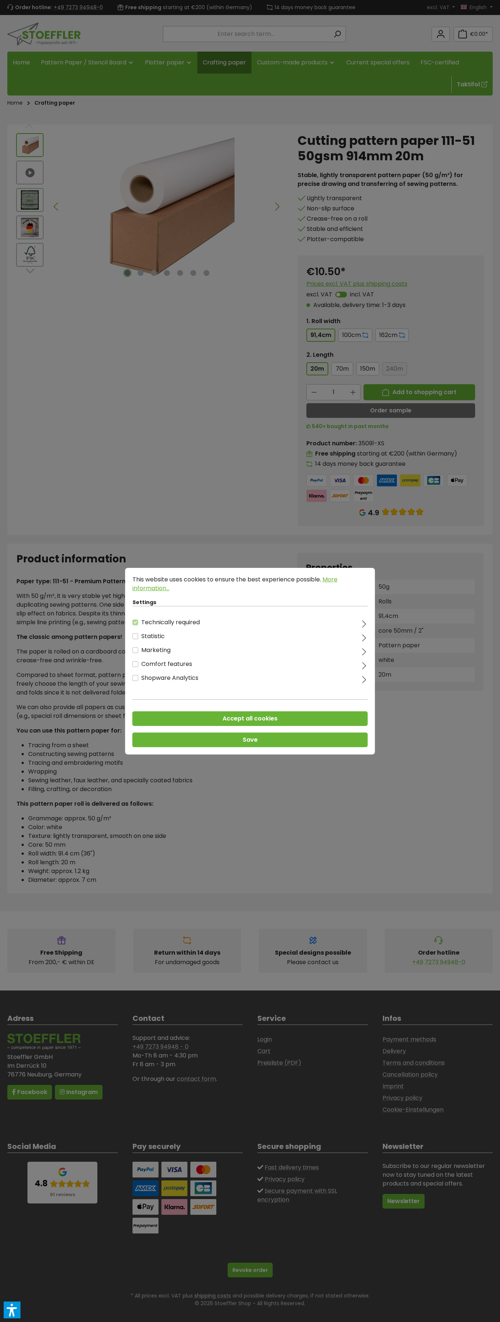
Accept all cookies (250, 718)
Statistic (153, 636)
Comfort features (166, 664)
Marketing (156, 650)
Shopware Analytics (169, 678)
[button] (12, 1310)
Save (250, 739)
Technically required (170, 622)
